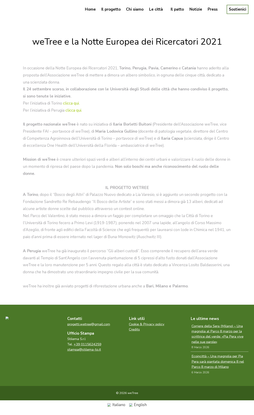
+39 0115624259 (87, 344)
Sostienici (237, 9)
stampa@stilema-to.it (84, 349)
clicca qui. (71, 103)
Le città (156, 9)
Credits (134, 329)
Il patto (177, 9)
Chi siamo (135, 9)
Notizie (195, 9)
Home (90, 9)
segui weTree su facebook (13, 330)
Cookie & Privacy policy (146, 324)
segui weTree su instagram (28, 330)
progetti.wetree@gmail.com (88, 324)
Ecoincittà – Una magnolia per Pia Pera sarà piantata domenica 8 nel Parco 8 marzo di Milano (218, 361)
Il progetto (111, 9)
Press (213, 9)
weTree (22, 9)
